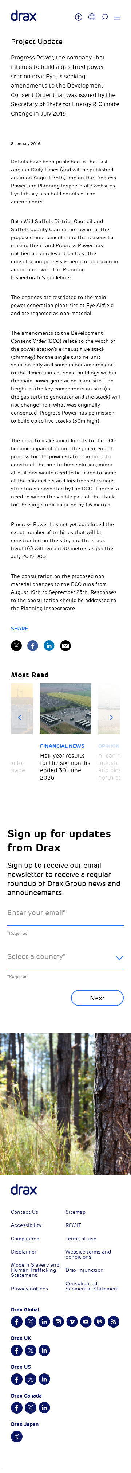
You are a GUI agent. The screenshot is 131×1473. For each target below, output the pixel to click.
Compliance (25, 1239)
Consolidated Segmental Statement (92, 1286)
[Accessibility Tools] (79, 14)
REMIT (73, 1225)
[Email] (65, 645)
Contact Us (24, 1212)
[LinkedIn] (49, 645)
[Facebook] (32, 645)
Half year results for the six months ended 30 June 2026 (65, 766)
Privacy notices (29, 1289)
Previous (20, 717)
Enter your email (36, 912)
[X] (16, 645)
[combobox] (65, 962)
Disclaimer (23, 1252)
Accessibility (26, 1225)
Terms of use (81, 1239)
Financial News (62, 746)
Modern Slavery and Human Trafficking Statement (35, 1270)
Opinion (109, 746)
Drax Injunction (85, 1270)
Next (111, 717)
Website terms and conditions (88, 1254)
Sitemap (76, 1212)
